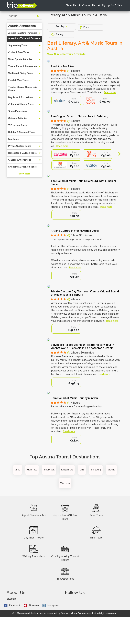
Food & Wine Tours (18, 80)
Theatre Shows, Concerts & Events (22, 89)
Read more (110, 93)
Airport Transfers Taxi (33, 515)
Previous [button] (54, 154)
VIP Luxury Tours (17, 125)
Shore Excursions (17, 111)
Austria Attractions (22, 26)
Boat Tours (96, 515)
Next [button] (118, 154)
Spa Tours (13, 139)
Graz (17, 470)
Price (86, 27)
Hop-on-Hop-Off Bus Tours (65, 517)
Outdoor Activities (17, 118)
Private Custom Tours (19, 146)
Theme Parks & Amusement (22, 66)
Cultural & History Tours (21, 104)
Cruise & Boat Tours (18, 52)
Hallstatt (32, 470)
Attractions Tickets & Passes (23, 38)
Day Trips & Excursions (20, 97)
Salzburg (96, 470)
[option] (66, 100)
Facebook (14, 606)
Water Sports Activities (20, 59)
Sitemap (11, 599)
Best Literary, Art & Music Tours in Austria (84, 45)
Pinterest (34, 606)
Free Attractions (65, 579)
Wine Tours (96, 538)
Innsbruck (49, 470)
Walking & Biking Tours (20, 73)
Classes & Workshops (19, 160)
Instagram (53, 606)
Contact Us (88, 6)
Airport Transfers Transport (22, 33)
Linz (82, 470)
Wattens (65, 483)
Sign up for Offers (111, 6)
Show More (24, 173)
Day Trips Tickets (34, 538)
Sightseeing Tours (17, 45)
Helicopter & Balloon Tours (22, 153)
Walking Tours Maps (34, 557)
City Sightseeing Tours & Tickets (65, 558)
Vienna (111, 470)
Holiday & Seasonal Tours (21, 132)
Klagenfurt (67, 470)
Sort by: (60, 27)
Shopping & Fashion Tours (22, 167)
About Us (70, 6)
